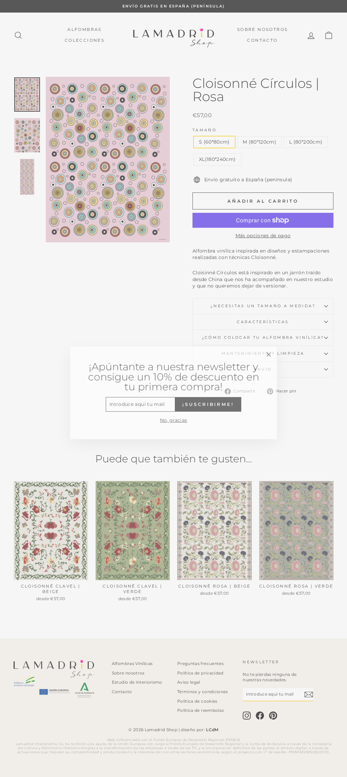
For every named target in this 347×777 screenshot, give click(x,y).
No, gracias (173, 416)
